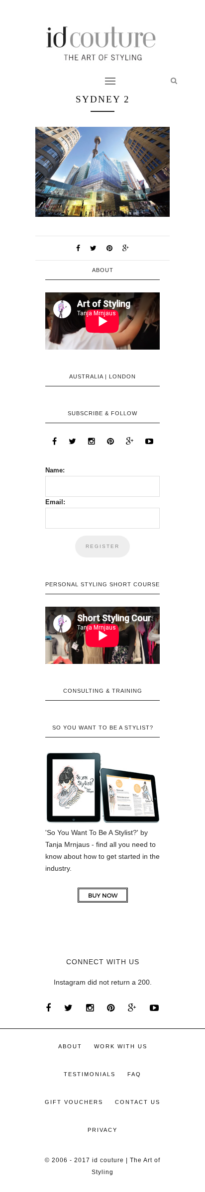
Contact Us (137, 1102)
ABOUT (70, 1046)
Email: (55, 502)
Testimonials (89, 1074)
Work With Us (120, 1046)
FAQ (134, 1074)
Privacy (102, 1130)
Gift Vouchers (74, 1102)
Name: (55, 470)
